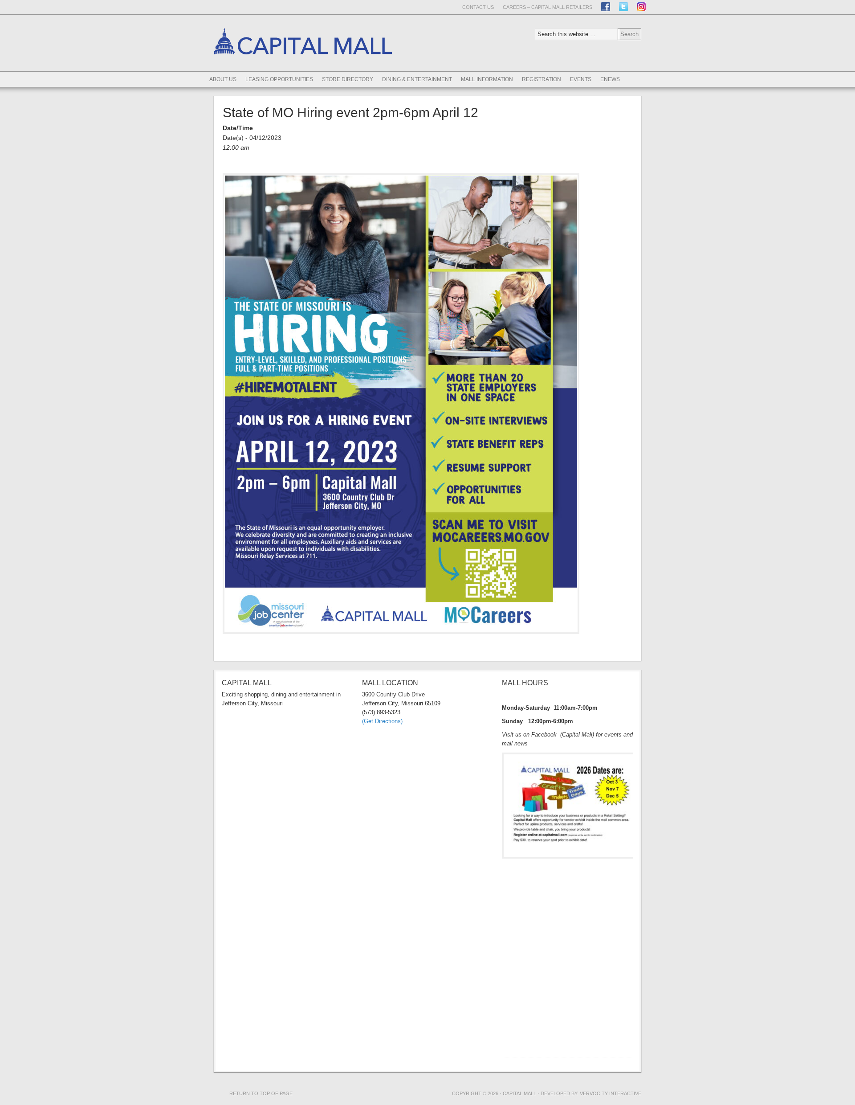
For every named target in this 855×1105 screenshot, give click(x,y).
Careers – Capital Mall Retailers (547, 7)
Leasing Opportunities (279, 79)
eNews (610, 79)
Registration (541, 79)
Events (580, 79)
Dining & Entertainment (417, 79)
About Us (222, 79)
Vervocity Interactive (610, 1093)
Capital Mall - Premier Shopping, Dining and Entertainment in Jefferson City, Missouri (303, 69)
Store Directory (347, 79)
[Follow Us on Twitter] (623, 6)
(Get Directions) (382, 721)
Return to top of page (261, 1093)
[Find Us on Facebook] (606, 6)
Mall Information (487, 79)
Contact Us (478, 7)
